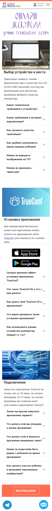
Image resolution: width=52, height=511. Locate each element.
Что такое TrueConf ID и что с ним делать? (24, 291)
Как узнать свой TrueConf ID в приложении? (24, 303)
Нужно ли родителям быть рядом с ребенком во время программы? (23, 453)
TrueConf (9, 238)
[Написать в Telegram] (7, 505)
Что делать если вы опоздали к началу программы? (24, 425)
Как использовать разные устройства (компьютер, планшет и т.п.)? (21, 330)
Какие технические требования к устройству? (22, 106)
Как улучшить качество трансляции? (20, 132)
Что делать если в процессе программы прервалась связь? (24, 438)
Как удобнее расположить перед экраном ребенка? (22, 144)
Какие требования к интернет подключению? (24, 119)
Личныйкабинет (40, 4)
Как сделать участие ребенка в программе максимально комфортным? (24, 469)
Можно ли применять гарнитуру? (19, 169)
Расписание (26, 491)
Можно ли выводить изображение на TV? (19, 157)
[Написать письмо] (45, 504)
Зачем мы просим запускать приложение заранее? (23, 413)
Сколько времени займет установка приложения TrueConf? (21, 276)
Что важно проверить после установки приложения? (23, 316)
